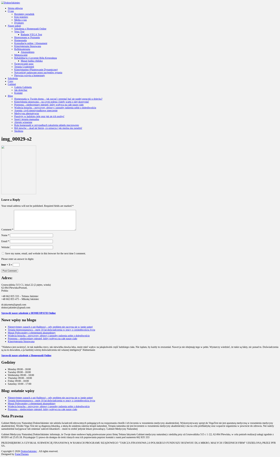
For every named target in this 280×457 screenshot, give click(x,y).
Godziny (8, 362)
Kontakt (18, 93)
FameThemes (22, 454)
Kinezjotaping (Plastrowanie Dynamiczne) (36, 69)
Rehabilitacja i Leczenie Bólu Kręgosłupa (35, 58)
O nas (11, 11)
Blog (10, 96)
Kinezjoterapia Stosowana (27, 46)
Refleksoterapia (22, 49)
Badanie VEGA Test (31, 34)
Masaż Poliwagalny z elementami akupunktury (32, 332)
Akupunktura (27, 52)
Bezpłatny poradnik (24, 14)
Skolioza (18, 131)
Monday (12, 369)
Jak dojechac (20, 90)
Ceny (10, 81)
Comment (7, 229)
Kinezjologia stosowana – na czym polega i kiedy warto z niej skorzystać (51, 101)
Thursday (13, 378)
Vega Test (19, 31)
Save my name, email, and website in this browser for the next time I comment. (45, 253)
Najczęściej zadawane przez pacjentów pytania (38, 72)
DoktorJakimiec (29, 451)
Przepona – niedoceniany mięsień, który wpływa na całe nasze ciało (49, 104)
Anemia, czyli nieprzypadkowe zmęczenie (36, 110)
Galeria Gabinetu (23, 87)
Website (5, 247)
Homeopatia (20, 40)
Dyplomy (19, 22)
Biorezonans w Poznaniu (27, 37)
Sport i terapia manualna (26, 119)
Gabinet (12, 84)
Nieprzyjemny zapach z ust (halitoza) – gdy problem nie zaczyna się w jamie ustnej (50, 326)
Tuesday (12, 372)
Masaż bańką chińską (32, 60)
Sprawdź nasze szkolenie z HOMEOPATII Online (28, 313)
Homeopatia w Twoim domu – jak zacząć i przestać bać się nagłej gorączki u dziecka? (58, 98)
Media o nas (20, 20)
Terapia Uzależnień (24, 66)
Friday (11, 381)
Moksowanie (21, 55)
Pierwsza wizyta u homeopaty (29, 75)
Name (5, 235)
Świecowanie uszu (23, 63)
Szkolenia (13, 78)
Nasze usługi (14, 25)
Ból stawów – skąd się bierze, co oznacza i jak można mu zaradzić (48, 128)
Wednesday (14, 375)
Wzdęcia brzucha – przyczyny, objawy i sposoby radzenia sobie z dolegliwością (55, 107)
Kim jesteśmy (21, 17)
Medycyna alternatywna (26, 113)
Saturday (13, 383)
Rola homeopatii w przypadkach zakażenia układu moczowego (46, 125)
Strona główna (15, 8)
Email (5, 241)
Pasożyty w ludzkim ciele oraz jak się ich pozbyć (39, 116)
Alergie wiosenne (23, 122)
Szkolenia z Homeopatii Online (30, 28)
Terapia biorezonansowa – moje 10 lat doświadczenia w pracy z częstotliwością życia (51, 329)
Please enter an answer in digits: (17, 259)
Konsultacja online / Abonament (30, 43)
